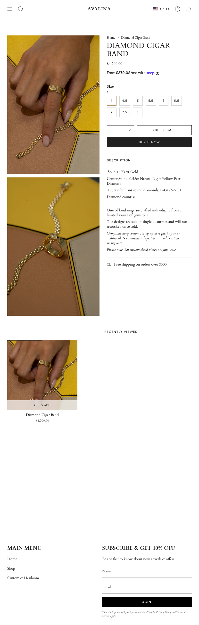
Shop (11, 568)
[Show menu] (10, 9)
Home (111, 37)
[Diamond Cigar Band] (42, 375)
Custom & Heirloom (23, 577)
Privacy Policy (163, 612)
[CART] (188, 9)
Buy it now (149, 142)
